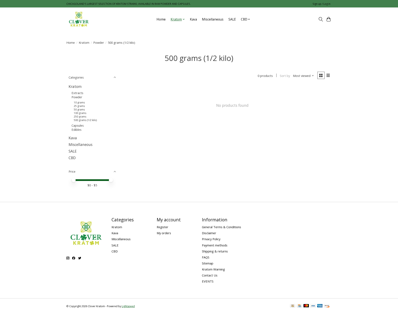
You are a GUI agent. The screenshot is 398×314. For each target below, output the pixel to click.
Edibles (76, 129)
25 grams (79, 106)
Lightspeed (128, 306)
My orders (164, 233)
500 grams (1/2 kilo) (85, 120)
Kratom (84, 42)
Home (161, 19)
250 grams (80, 116)
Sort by (285, 76)
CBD (72, 157)
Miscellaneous (212, 19)
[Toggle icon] (321, 19)
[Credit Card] (299, 306)
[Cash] (292, 306)
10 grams (79, 102)
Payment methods (214, 245)
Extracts (77, 93)
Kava (193, 19)
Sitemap (207, 263)
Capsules (78, 125)
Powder (98, 42)
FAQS (205, 257)
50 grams (79, 109)
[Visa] (313, 306)
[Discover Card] (327, 306)
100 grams (80, 113)
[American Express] (320, 306)
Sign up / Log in (321, 4)
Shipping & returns (215, 251)
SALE (232, 19)
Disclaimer (209, 233)
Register (162, 227)
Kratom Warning (213, 269)
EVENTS (208, 281)
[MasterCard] (306, 306)
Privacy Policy (211, 239)
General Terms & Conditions (221, 227)
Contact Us (209, 275)
